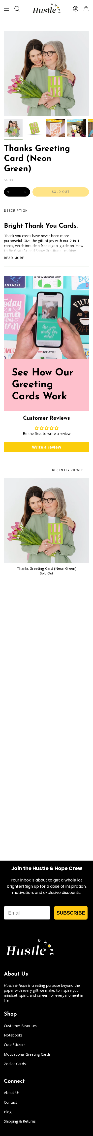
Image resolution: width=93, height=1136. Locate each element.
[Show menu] (6, 8)
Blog (8, 1111)
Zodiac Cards (15, 1063)
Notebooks (13, 1035)
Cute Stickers (15, 1044)
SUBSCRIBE (71, 913)
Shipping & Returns (20, 1121)
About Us (12, 1092)
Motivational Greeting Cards (27, 1054)
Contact (10, 1102)
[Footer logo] (30, 948)
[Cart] (86, 8)
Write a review (46, 447)
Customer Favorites (20, 1025)
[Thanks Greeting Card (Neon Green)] (46, 520)
